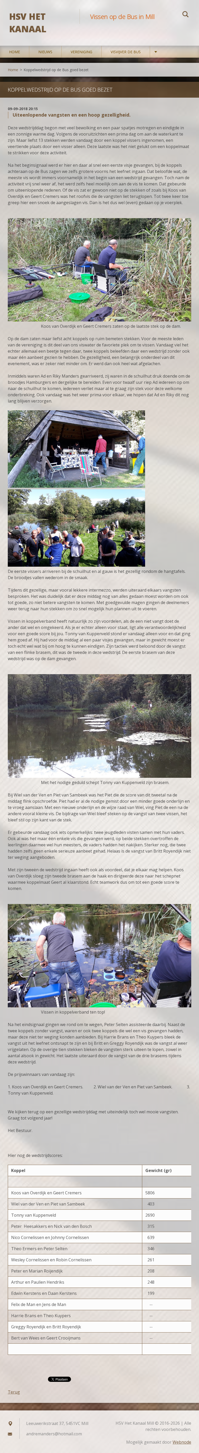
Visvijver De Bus (126, 51)
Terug (14, 1392)
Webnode (182, 1442)
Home (14, 51)
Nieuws (45, 51)
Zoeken (185, 15)
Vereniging (81, 51)
